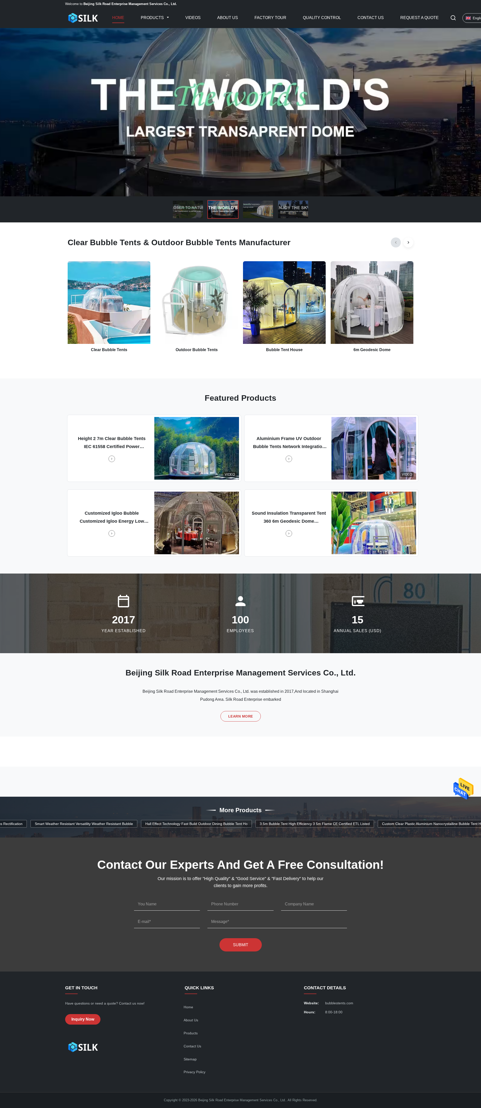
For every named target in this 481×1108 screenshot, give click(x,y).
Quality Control (322, 18)
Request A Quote (419, 18)
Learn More (240, 716)
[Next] (408, 242)
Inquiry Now (82, 1019)
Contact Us (370, 18)
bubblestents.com (339, 1003)
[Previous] (396, 242)
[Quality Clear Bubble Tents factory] (240, 112)
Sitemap (190, 1059)
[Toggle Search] (453, 18)
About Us (227, 18)
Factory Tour (270, 18)
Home (118, 18)
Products (153, 18)
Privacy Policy (194, 1072)
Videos (193, 18)
